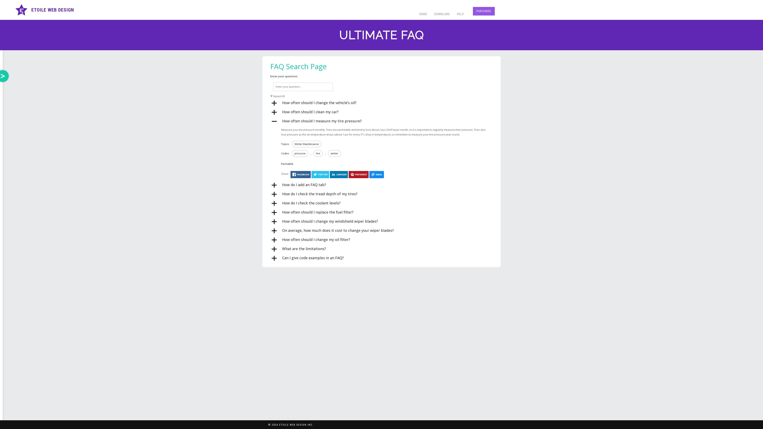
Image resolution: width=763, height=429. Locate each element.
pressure (300, 153)
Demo (423, 14)
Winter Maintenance (306, 144)
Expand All (277, 96)
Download (442, 14)
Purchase (483, 11)
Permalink (287, 164)
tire (318, 153)
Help (460, 14)
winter (334, 153)
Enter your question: (284, 76)
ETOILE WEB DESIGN (52, 10)
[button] (381, 103)
